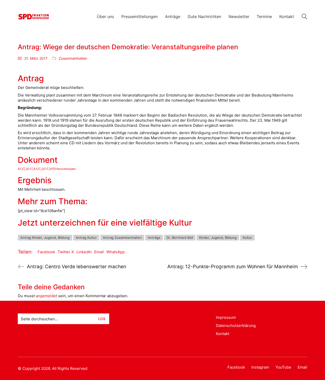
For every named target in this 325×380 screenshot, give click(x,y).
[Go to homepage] (34, 17)
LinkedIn (84, 251)
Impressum (226, 317)
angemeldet (46, 295)
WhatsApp (115, 251)
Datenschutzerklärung (236, 325)
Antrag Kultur (86, 237)
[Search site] (304, 17)
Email (99, 251)
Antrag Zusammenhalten (122, 237)
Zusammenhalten (73, 58)
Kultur (247, 237)
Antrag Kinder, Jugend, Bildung (45, 237)
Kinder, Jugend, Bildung (218, 237)
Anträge (154, 237)
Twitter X (66, 251)
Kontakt (222, 333)
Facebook (46, 251)
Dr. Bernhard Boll (180, 237)
